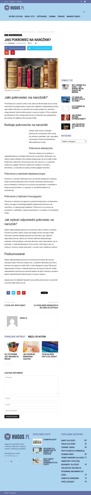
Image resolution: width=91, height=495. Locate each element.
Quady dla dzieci (68, 440)
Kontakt (19, 1)
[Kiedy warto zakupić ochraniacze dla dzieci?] (37, 461)
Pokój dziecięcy (67, 482)
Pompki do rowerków (70, 478)
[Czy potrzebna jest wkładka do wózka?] (12, 346)
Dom (6, 35)
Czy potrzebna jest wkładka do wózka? (11, 356)
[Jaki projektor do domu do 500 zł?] (65, 126)
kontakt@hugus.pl (10, 456)
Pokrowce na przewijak (15, 35)
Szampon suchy (49, 440)
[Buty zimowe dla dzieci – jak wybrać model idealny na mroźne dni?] (65, 87)
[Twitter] (85, 1)
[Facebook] (81, 1)
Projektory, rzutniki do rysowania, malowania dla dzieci (72, 471)
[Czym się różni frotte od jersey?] (50, 346)
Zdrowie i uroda (67, 447)
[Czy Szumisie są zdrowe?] (65, 108)
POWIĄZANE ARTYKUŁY (14, 336)
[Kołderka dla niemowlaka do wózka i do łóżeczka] (37, 451)
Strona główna (8, 32)
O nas (6, 1)
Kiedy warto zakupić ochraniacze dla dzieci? (50, 461)
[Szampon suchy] (37, 442)
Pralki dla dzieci (68, 444)
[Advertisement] (45, 25)
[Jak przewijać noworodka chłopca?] (31, 346)
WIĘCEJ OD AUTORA (37, 336)
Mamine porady (73, 16)
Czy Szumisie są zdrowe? (78, 107)
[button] (84, 12)
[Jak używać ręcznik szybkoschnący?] (65, 117)
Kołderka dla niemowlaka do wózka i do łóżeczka (49, 451)
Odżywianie (42, 16)
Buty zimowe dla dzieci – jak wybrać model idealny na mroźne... (79, 88)
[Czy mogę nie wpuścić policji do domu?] (65, 99)
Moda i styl (30, 16)
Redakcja (11, 43)
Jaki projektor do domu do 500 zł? (78, 126)
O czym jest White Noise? (14, 305)
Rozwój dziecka (16, 16)
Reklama (12, 1)
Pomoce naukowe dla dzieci (72, 458)
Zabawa (52, 16)
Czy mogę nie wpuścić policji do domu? (78, 99)
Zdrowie (61, 16)
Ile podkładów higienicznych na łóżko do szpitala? (46, 306)
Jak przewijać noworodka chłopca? (29, 356)
